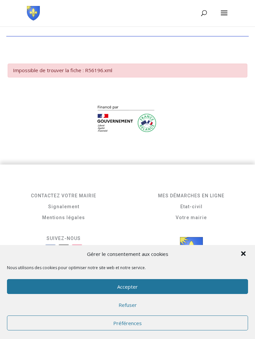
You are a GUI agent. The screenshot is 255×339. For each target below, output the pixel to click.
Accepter (127, 286)
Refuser (128, 305)
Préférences (127, 323)
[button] (244, 254)
